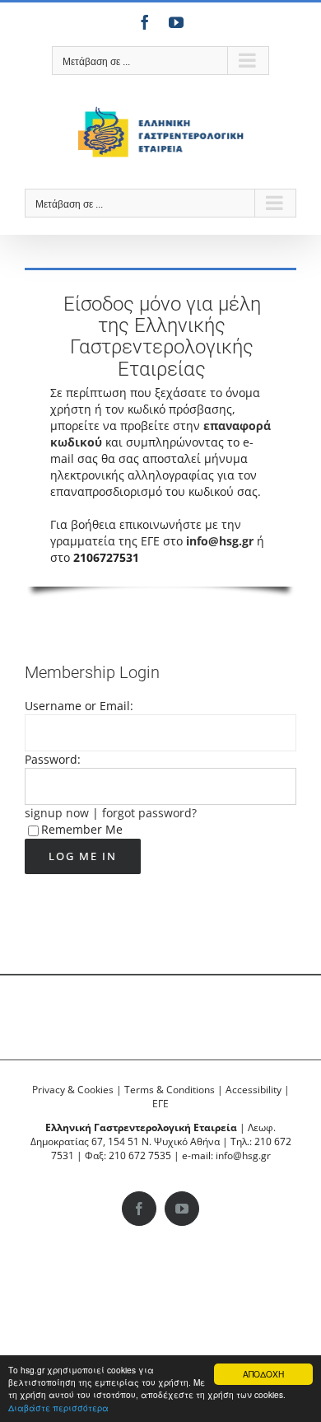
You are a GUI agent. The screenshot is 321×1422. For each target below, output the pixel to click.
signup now (57, 813)
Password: (53, 759)
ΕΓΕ (160, 1104)
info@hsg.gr (220, 541)
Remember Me (82, 829)
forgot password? (149, 813)
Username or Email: (79, 705)
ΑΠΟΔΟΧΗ (263, 1374)
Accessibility (253, 1090)
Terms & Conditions (169, 1090)
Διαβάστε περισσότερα (58, 1407)
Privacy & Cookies (73, 1090)
